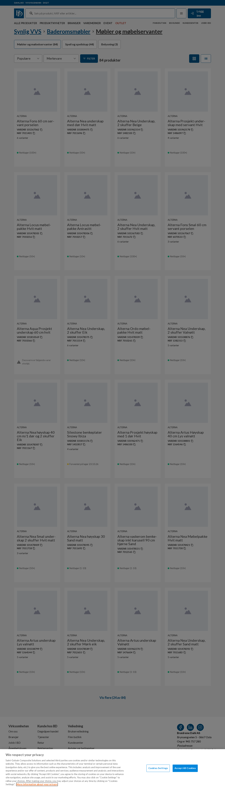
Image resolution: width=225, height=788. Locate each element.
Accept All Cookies (185, 768)
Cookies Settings (158, 768)
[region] (112, 768)
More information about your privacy (37, 784)
